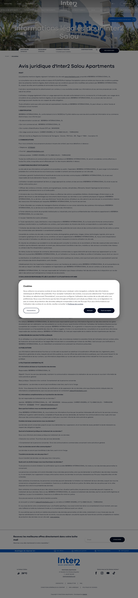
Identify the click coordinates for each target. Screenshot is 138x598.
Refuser (90, 311)
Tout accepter (106, 311)
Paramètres (31, 311)
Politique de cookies (75, 304)
